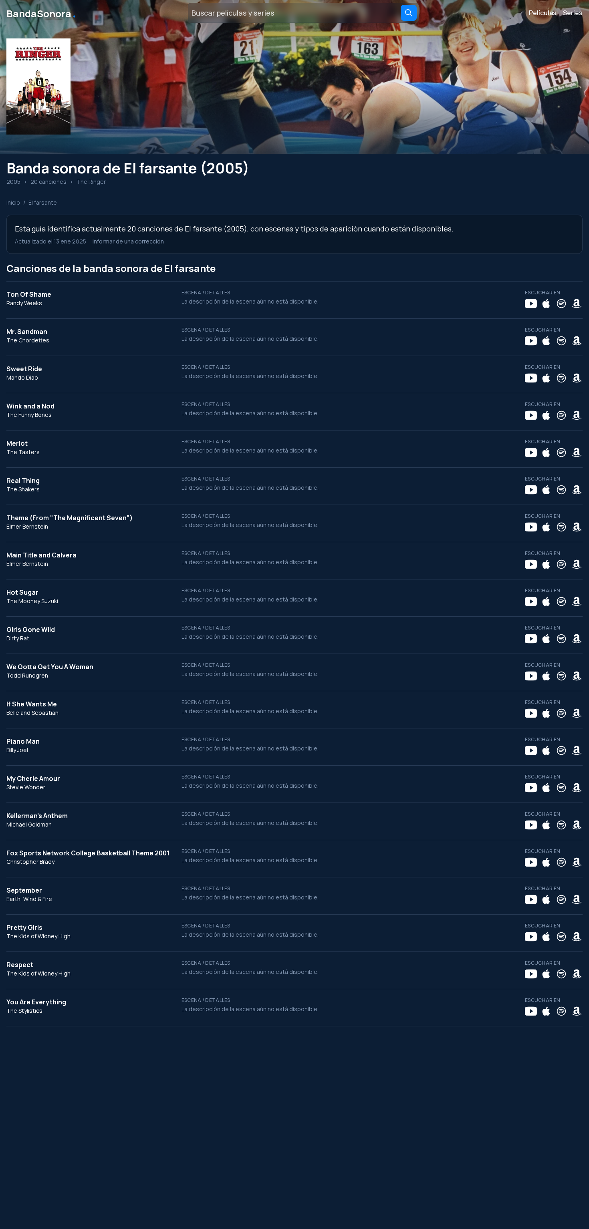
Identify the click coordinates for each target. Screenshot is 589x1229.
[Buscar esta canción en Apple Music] (546, 304)
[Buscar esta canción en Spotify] (561, 304)
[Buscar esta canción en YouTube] (531, 304)
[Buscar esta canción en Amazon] (577, 304)
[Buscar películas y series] (409, 13)
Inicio (13, 202)
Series (573, 12)
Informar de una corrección (128, 241)
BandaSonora (41, 13)
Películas (543, 12)
